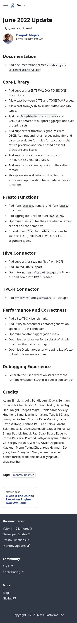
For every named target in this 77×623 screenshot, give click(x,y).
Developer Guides (15, 534)
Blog (6, 593)
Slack (6, 566)
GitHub (8, 598)
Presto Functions (14, 540)
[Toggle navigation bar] (5, 5)
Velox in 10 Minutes (16, 529)
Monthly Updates (14, 546)
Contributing (11, 572)
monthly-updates (23, 475)
